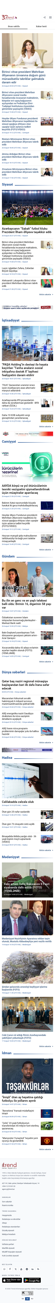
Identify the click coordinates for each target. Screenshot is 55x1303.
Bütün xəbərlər (45, 294)
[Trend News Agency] (9, 1165)
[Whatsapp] (4, 1269)
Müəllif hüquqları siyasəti (12, 1252)
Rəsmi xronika (7, 1205)
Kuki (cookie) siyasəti (10, 1256)
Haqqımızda (7, 1215)
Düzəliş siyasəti (8, 1230)
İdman (7, 1053)
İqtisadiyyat (10, 320)
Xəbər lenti (41, 26)
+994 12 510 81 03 (8, 1186)
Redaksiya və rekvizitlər (11, 1219)
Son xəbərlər (7, 1202)
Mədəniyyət (10, 857)
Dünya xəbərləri (13, 672)
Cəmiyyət (9, 441)
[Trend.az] (9, 17)
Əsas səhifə (14, 26)
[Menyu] (50, 17)
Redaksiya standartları (11, 1227)
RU (32, 1299)
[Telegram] (27, 1269)
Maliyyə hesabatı (8, 1234)
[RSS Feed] (38, 1269)
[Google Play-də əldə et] (32, 1280)
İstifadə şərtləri (8, 1244)
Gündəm (8, 556)
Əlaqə (4, 1223)
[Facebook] (10, 1269)
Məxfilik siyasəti (8, 1248)
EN (23, 1299)
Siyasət (7, 184)
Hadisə (7, 758)
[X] (15, 1269)
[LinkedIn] (32, 1269)
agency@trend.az (8, 1189)
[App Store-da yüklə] (12, 1280)
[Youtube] (21, 1269)
